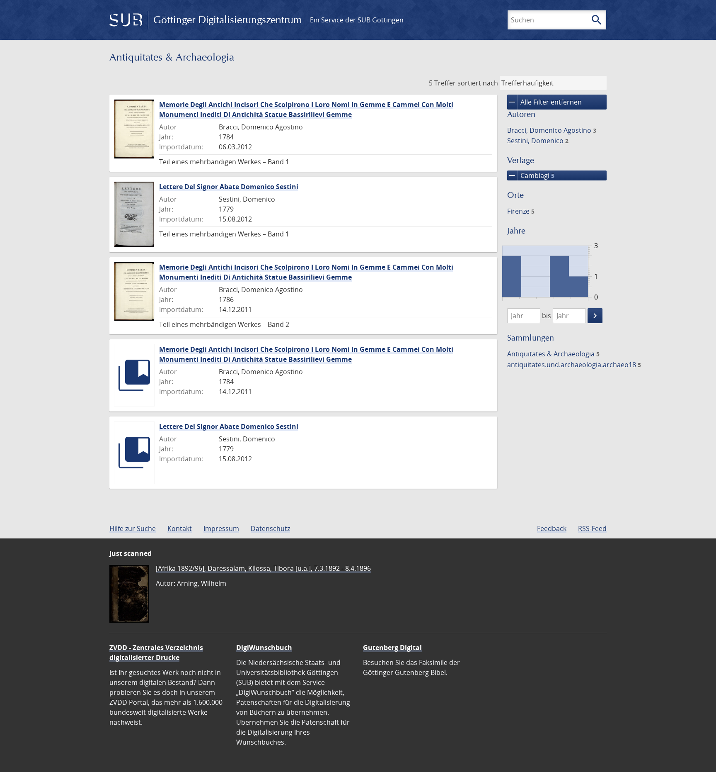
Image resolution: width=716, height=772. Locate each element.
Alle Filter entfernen (544, 102)
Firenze (521, 211)
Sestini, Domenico (537, 140)
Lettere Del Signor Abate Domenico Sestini (228, 186)
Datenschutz (270, 528)
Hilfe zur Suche (132, 528)
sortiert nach (477, 83)
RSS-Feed (592, 528)
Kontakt (179, 528)
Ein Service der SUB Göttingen (357, 19)
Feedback (551, 528)
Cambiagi (530, 175)
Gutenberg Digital (392, 647)
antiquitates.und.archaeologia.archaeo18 (574, 364)
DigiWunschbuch (264, 647)
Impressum (221, 528)
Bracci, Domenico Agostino (551, 130)
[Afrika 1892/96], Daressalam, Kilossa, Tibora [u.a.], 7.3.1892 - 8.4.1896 (263, 568)
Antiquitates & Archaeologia (553, 353)
